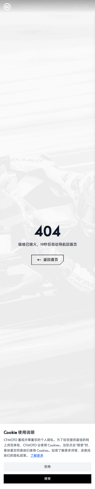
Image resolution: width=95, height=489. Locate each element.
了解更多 (36, 456)
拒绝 (47, 467)
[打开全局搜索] (75, 6)
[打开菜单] (85, 6)
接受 (47, 479)
